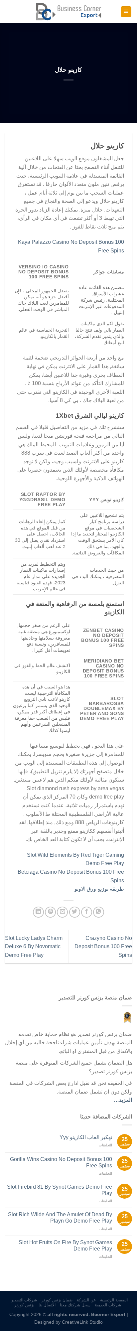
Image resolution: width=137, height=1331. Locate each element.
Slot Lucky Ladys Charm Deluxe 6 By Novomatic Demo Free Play (34, 946)
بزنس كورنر (24, 1305)
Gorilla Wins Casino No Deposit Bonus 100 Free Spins (61, 1162)
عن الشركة (86, 1300)
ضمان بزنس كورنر (57, 1300)
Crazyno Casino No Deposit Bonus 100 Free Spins (103, 946)
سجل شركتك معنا (75, 1305)
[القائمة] (126, 11)
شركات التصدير (24, 1300)
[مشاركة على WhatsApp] (98, 912)
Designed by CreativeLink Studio (68, 1322)
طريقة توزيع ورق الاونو (99, 889)
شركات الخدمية (108, 1305)
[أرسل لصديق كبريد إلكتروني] (62, 912)
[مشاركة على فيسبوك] (86, 912)
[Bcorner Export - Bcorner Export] (68, 11)
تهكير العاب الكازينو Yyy (86, 1137)
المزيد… (123, 1100)
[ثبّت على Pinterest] (50, 912)
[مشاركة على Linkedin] (38, 912)
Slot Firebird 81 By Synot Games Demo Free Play (59, 1190)
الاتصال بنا (47, 1305)
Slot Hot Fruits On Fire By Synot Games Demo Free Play (65, 1246)
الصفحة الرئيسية (114, 1300)
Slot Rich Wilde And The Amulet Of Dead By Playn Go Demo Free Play (60, 1218)
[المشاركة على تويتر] (74, 912)
